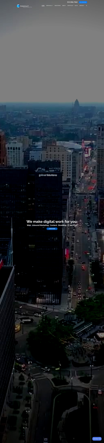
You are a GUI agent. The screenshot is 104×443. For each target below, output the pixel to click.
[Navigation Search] (86, 4)
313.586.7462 (72, 2)
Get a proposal (83, 2)
